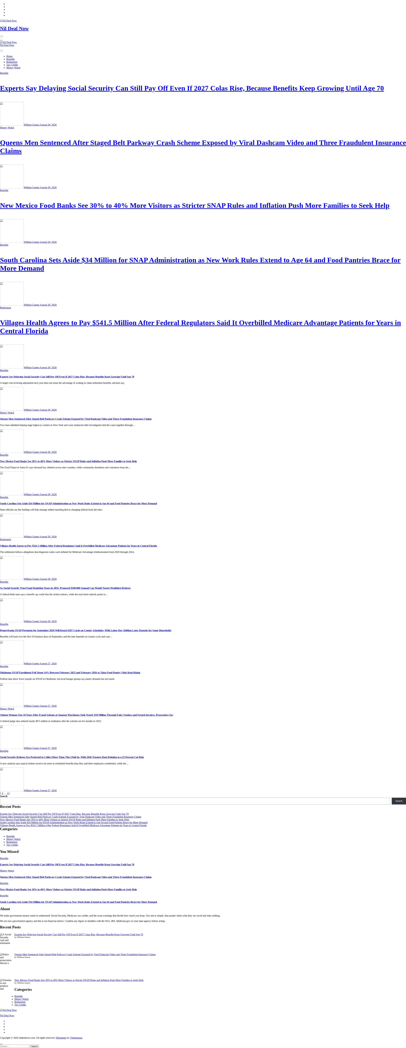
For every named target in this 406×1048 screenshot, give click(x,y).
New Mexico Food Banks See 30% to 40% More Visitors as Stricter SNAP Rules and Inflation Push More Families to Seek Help (195, 205)
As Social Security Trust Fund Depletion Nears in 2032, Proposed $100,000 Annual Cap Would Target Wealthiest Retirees (65, 588)
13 (8, 793)
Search (3, 796)
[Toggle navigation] (1, 40)
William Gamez (32, 124)
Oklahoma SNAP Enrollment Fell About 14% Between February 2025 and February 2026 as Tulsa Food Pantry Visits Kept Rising (70, 672)
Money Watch (13, 67)
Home (9, 56)
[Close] (1, 1044)
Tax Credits (12, 64)
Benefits (10, 59)
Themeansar (76, 1037)
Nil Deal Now (14, 28)
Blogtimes (61, 1037)
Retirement (11, 62)
